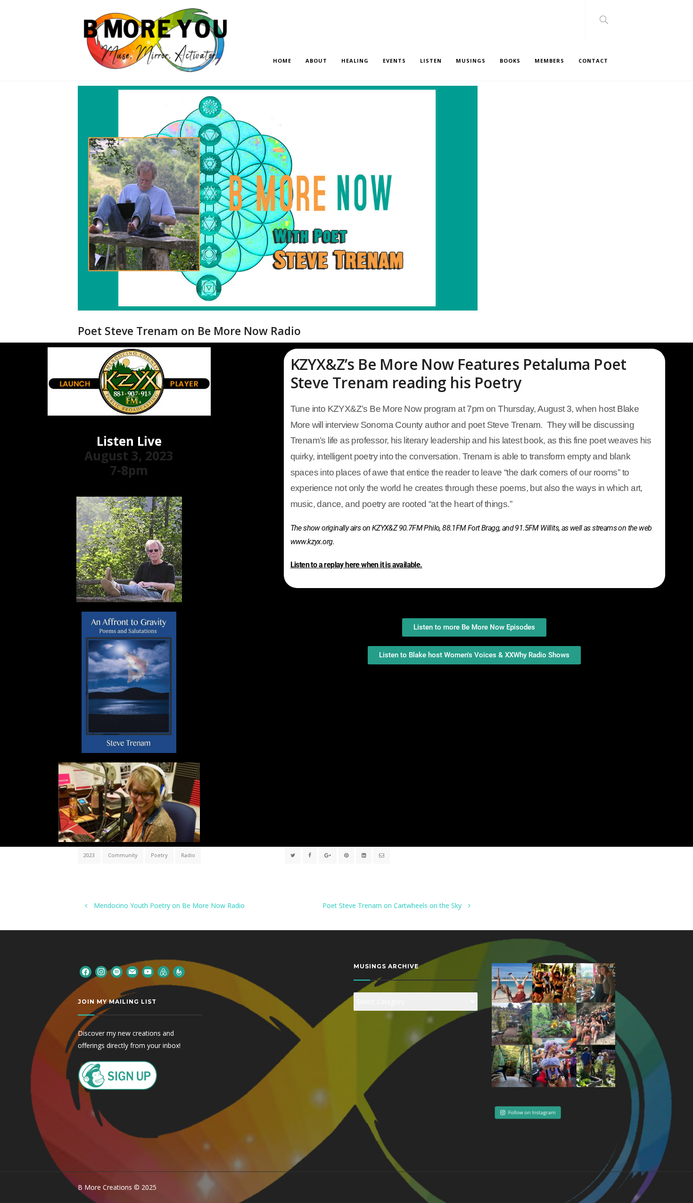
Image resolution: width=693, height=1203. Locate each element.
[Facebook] (85, 970)
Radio (188, 855)
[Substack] (179, 970)
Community (123, 855)
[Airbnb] (163, 970)
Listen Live (129, 441)
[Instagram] (101, 970)
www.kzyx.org (311, 541)
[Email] (132, 970)
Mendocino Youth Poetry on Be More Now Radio (168, 905)
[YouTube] (148, 970)
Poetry (159, 855)
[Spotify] (117, 970)
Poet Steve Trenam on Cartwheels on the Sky (392, 905)
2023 (89, 855)
